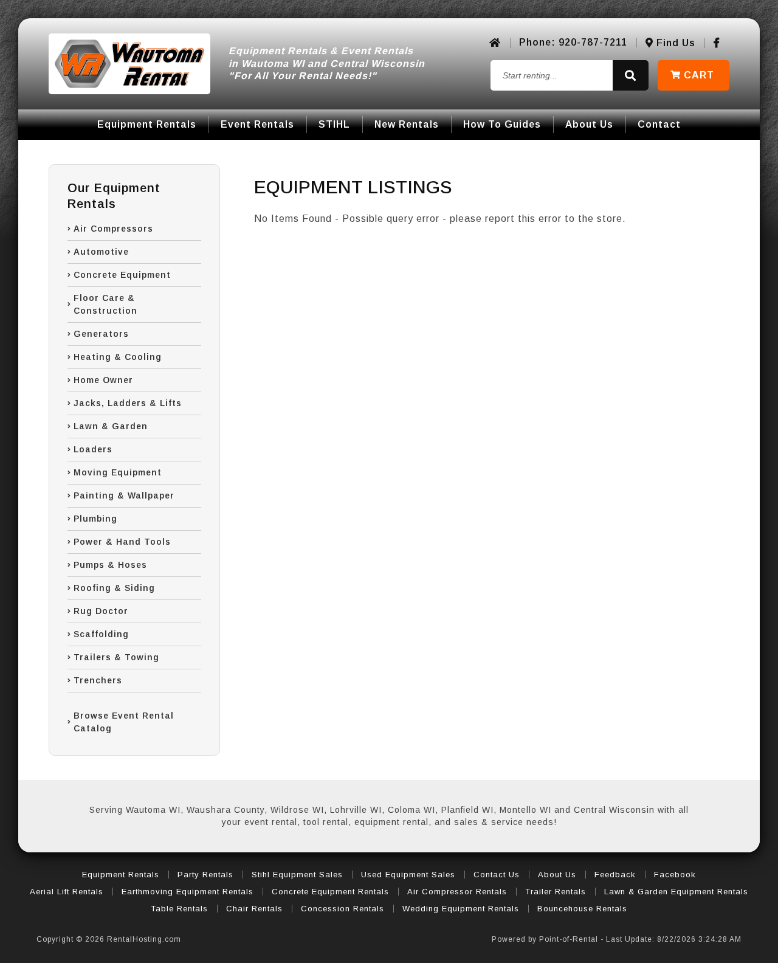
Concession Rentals (342, 909)
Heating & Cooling (118, 357)
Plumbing (95, 518)
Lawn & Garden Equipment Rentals (676, 892)
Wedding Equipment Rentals (460, 909)
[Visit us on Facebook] (717, 43)
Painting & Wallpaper (124, 495)
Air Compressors (113, 228)
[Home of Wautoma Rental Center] (495, 43)
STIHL (334, 124)
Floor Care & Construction (105, 304)
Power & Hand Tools (122, 542)
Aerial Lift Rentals (66, 892)
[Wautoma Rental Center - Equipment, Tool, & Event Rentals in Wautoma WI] (129, 63)
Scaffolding (101, 634)
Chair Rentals (254, 909)
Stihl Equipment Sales (297, 874)
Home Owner (103, 380)
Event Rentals (257, 124)
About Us (589, 124)
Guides (502, 124)
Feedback (615, 874)
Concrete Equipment (122, 275)
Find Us (674, 43)
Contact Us (496, 874)
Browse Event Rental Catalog (124, 722)
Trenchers (98, 680)
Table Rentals (179, 909)
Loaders (93, 449)
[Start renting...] (631, 75)
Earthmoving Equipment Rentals (187, 892)
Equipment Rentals (146, 124)
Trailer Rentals (555, 892)
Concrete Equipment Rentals (330, 892)
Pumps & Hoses (110, 565)
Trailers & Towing (116, 657)
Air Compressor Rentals (457, 892)
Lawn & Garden (111, 426)
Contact (659, 124)
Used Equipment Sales (408, 874)
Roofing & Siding (114, 588)
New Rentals (406, 124)
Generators (101, 334)
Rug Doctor (101, 611)
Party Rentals (205, 874)
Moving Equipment (118, 472)
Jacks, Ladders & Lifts (128, 403)
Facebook (675, 874)
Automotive (101, 252)
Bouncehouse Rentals (582, 909)
